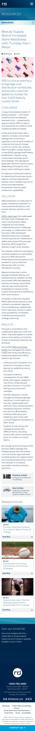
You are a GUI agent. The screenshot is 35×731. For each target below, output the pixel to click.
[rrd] (4, 4)
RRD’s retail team (10, 216)
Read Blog (17, 537)
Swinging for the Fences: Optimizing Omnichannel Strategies (15, 566)
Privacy (16, 708)
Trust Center (8, 713)
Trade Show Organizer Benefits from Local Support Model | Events (21, 491)
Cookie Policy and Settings (21, 706)
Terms (17, 713)
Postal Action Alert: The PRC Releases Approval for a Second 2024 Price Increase (16, 602)
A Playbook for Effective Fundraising (21, 477)
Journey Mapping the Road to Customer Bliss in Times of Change (17, 529)
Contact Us (16, 728)
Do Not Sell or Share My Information (16, 710)
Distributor (6, 706)
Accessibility (26, 713)
